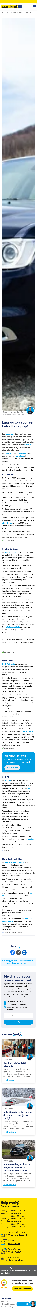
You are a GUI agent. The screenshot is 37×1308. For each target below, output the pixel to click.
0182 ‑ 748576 (15, 1252)
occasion (9, 434)
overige (11, 1059)
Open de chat (15, 1260)
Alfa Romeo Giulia (12, 552)
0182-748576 (14, 1243)
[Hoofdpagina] (2, 12)
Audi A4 (9, 453)
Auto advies (17, 12)
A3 (29, 788)
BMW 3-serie (23, 453)
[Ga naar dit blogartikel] (18, 1048)
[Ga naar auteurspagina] (30, 1059)
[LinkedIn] (24, 952)
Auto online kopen (8, 1307)
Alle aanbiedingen (8, 1304)
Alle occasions (6, 1302)
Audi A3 (8, 780)
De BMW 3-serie (8, 664)
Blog (8, 12)
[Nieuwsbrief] (18, 952)
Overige (28, 12)
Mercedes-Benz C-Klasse (14, 862)
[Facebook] (12, 952)
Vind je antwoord (17, 1235)
